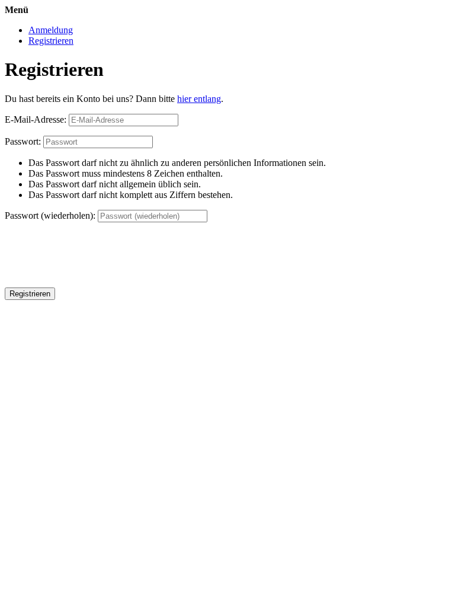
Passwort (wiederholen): (50, 215)
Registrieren (50, 41)
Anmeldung (50, 30)
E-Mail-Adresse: (35, 119)
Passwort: (23, 141)
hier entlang (199, 99)
